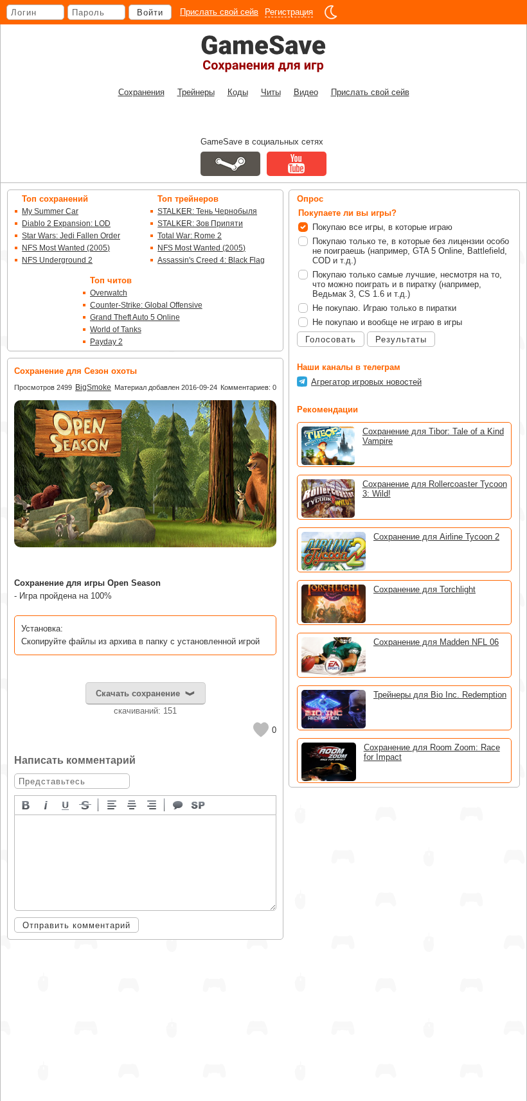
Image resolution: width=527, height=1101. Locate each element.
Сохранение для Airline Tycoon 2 (436, 537)
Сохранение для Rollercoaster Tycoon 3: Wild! (434, 488)
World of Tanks (115, 329)
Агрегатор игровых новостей (366, 382)
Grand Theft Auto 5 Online (135, 317)
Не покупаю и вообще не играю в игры (387, 322)
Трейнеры (196, 92)
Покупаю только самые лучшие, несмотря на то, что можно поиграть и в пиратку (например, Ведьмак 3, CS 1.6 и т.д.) (407, 284)
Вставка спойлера (198, 804)
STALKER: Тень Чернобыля (207, 211)
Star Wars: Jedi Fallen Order (71, 235)
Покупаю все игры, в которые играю (382, 227)
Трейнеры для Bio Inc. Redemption (439, 695)
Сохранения (141, 92)
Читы (271, 92)
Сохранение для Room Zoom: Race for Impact (432, 752)
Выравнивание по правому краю (152, 804)
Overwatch (108, 292)
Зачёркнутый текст (86, 804)
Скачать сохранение (138, 693)
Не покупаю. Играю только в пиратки (384, 308)
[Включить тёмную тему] (331, 12)
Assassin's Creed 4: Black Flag (211, 260)
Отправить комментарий (76, 925)
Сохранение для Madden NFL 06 (436, 642)
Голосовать (330, 339)
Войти (150, 12)
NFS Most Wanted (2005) (66, 247)
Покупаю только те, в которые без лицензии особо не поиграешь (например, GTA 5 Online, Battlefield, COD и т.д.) (410, 250)
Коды (238, 92)
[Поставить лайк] (261, 729)
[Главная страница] (263, 53)
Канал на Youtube (296, 164)
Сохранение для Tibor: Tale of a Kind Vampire (433, 436)
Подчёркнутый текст (66, 804)
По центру (132, 804)
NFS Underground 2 (57, 260)
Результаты (401, 339)
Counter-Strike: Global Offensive (146, 305)
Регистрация (289, 12)
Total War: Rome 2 (189, 235)
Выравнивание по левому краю (112, 804)
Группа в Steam (230, 164)
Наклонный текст (46, 804)
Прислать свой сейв (219, 12)
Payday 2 (106, 341)
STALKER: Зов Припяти (200, 223)
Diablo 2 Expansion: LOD (66, 223)
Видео (306, 92)
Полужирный (26, 804)
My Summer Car (50, 211)
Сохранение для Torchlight (424, 589)
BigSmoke (93, 387)
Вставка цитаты (178, 804)
